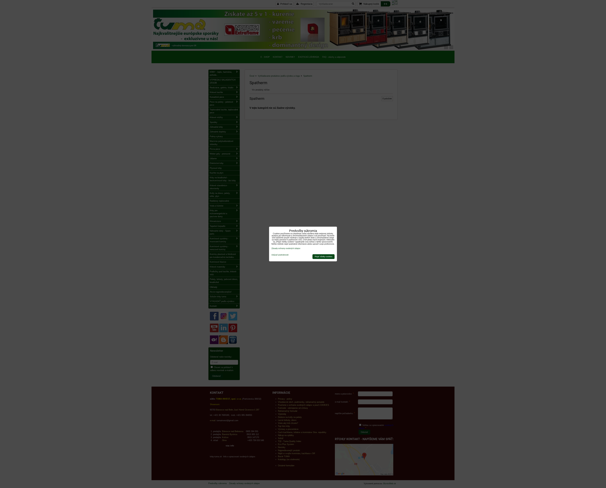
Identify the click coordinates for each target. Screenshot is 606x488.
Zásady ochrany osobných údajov (285, 248)
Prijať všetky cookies (323, 257)
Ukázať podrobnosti (279, 255)
